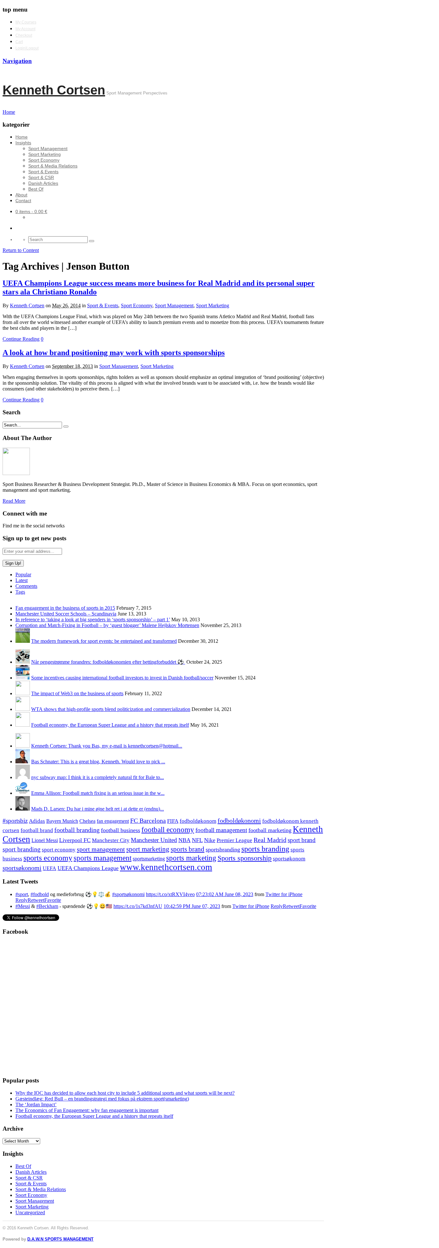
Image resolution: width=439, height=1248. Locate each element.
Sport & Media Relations (52, 165)
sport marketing (147, 849)
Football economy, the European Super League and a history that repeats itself (110, 725)
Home (21, 136)
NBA (184, 840)
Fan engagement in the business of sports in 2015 (65, 608)
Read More (14, 501)
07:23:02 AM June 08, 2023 (224, 894)
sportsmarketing (149, 858)
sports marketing (191, 858)
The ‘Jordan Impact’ (36, 1104)
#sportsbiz (15, 820)
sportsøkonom (289, 859)
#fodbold (40, 894)
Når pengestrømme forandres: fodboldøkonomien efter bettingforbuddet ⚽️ (108, 662)
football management (221, 830)
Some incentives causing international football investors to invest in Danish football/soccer (122, 677)
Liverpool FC (75, 840)
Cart (19, 42)
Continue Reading (21, 339)
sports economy (47, 857)
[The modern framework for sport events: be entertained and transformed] (22, 641)
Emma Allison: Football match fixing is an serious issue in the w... (98, 793)
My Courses (25, 22)
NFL (197, 840)
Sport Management (47, 148)
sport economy (59, 850)
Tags (20, 592)
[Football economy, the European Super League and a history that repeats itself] (22, 725)
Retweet (36, 900)
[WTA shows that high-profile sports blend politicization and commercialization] (22, 709)
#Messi (22, 906)
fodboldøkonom (198, 821)
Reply (21, 900)
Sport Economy (43, 160)
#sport (21, 894)
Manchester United (154, 840)
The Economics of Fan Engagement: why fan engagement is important (86, 1110)
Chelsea (87, 821)
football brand (37, 830)
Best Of (35, 189)
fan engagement (113, 821)
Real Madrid (270, 840)
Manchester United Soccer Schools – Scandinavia (65, 613)
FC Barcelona (148, 820)
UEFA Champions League (88, 868)
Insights (23, 142)
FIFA (172, 821)
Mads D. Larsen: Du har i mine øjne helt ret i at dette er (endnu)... (97, 809)
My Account (25, 29)
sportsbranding (223, 849)
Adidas (37, 821)
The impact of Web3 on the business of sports (77, 693)
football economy (167, 830)
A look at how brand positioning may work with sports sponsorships (114, 352)
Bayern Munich (62, 821)
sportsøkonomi (22, 867)
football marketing (269, 830)
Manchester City (111, 840)
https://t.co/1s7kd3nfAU (137, 906)
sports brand (187, 849)
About (21, 194)
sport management (101, 849)
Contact (23, 200)
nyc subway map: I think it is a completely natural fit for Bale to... (97, 777)
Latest (21, 580)
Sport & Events (43, 171)
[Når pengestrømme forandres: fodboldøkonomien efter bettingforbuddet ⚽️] (22, 662)
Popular (23, 574)
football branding (77, 829)
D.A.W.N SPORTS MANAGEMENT (60, 1239)
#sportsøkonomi (128, 894)
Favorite (52, 900)
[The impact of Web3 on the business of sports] (22, 693)
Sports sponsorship (245, 858)
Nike (209, 840)
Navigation (17, 61)
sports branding (265, 848)
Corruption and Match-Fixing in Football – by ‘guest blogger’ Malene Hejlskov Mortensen (107, 625)
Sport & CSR (41, 177)
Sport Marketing (44, 154)
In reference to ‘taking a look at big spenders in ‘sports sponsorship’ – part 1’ (92, 619)
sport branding (21, 849)
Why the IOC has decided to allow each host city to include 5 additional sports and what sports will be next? (125, 1093)
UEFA (49, 868)
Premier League (234, 840)
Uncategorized (30, 1212)
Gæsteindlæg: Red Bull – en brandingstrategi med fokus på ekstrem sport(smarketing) (102, 1098)
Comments (26, 586)
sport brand (302, 840)
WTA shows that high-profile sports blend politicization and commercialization (110, 709)
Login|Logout (27, 48)
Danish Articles (43, 183)
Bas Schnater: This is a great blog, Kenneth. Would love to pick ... (98, 761)
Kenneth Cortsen (54, 90)
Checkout (23, 35)
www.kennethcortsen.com (166, 867)
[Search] (91, 241)
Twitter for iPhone (283, 894)
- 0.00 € (31, 211)
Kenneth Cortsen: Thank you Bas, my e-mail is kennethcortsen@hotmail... (106, 746)
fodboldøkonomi (239, 820)
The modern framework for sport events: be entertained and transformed (104, 641)
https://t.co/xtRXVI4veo (170, 894)
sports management (102, 858)
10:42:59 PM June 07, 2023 (192, 906)
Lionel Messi (44, 840)
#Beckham (47, 906)
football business (120, 830)
